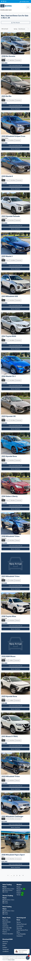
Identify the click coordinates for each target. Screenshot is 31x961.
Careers (5, 943)
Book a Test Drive (15, 69)
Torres (18, 895)
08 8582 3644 (25, 1)
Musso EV (19, 889)
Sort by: (15, 28)
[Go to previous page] (8, 875)
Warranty (19, 928)
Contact (5, 947)
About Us (5, 941)
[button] (28, 7)
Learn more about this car (15, 65)
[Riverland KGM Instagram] (4, 1)
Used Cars (5, 926)
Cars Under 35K (7, 928)
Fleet (4, 945)
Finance (5, 932)
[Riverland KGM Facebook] (2, 1)
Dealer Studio (11, 959)
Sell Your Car (6, 930)
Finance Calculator (8, 934)
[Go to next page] (23, 875)
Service (19, 922)
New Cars (5, 920)
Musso (18, 887)
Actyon (19, 893)
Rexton (19, 891)
